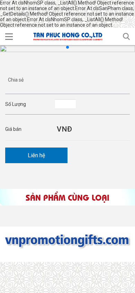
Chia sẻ (16, 80)
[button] (9, 36)
